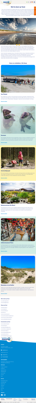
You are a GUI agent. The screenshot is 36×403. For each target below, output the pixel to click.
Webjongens (33, 399)
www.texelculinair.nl (4, 334)
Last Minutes (3, 373)
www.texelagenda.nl (5, 302)
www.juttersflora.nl (4, 310)
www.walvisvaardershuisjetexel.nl (7, 315)
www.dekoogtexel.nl (5, 300)
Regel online (3, 383)
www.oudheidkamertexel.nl (6, 319)
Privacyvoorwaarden (9, 398)
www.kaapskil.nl (4, 309)
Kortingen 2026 (3, 382)
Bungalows (3, 368)
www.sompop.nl (4, 325)
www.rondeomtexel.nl (5, 323)
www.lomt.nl (3, 312)
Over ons (2, 388)
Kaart (2, 376)
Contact (2, 386)
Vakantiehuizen (3, 371)
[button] (34, 2)
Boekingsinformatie (4, 380)
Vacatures (2, 385)
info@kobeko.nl (5, 350)
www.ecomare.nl (4, 307)
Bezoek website (4, 101)
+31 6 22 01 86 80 (5, 356)
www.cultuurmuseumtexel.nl (6, 317)
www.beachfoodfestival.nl (5, 327)
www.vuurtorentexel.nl (5, 314)
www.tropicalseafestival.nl (6, 332)
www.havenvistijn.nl (4, 330)
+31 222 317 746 (4, 354)
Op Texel (2, 374)
